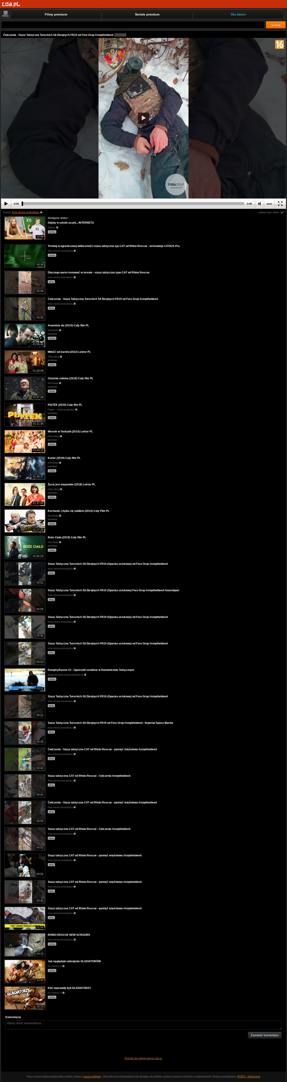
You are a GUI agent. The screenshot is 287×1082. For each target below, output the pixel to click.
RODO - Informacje (248, 1076)
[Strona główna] (11, 4)
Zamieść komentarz (265, 1035)
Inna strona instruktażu (25, 212)
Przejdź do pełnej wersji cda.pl (144, 1058)
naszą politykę (92, 1076)
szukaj (275, 25)
